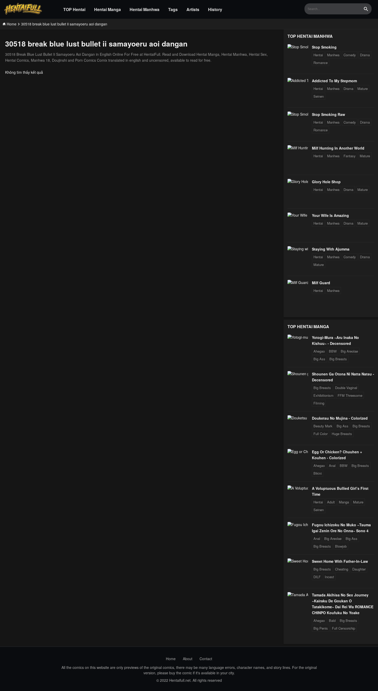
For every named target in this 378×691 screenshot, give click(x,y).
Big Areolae (349, 351)
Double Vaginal (346, 387)
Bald (332, 620)
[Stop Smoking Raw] (297, 114)
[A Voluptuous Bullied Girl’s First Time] (297, 488)
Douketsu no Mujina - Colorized (340, 418)
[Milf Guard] (297, 282)
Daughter (359, 569)
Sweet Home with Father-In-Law (340, 561)
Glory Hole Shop (326, 181)
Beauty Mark (322, 425)
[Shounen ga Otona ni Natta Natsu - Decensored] (297, 373)
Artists (192, 9)
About (187, 658)
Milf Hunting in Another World (338, 148)
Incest (329, 576)
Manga (344, 502)
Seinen (318, 96)
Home (171, 658)
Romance (320, 62)
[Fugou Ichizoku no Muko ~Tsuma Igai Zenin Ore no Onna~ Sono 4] (297, 524)
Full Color (320, 433)
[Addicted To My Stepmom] (297, 80)
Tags (173, 9)
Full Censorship (343, 628)
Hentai (318, 54)
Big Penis (320, 628)
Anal (332, 465)
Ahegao (319, 351)
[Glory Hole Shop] (297, 181)
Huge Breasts (342, 433)
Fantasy (350, 155)
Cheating (341, 569)
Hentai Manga (107, 9)
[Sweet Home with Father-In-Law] (297, 561)
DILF (317, 576)
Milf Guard (321, 282)
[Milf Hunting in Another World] (297, 147)
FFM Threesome (350, 395)
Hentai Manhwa (144, 9)
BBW (333, 351)
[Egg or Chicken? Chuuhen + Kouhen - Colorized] (297, 451)
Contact (206, 658)
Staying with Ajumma (330, 249)
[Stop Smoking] (297, 46)
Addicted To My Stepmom (334, 80)
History (215, 9)
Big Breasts (338, 358)
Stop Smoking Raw (328, 114)
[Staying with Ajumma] (297, 248)
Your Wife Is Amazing (330, 215)
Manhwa (333, 54)
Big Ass (319, 358)
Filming (318, 403)
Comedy (350, 54)
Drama (365, 54)
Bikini (317, 473)
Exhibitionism (323, 395)
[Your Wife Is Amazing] (297, 215)
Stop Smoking (324, 47)
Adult (331, 502)
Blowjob (341, 546)
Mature (362, 88)
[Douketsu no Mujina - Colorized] (297, 417)
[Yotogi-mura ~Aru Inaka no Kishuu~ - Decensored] (297, 337)
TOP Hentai (74, 9)
